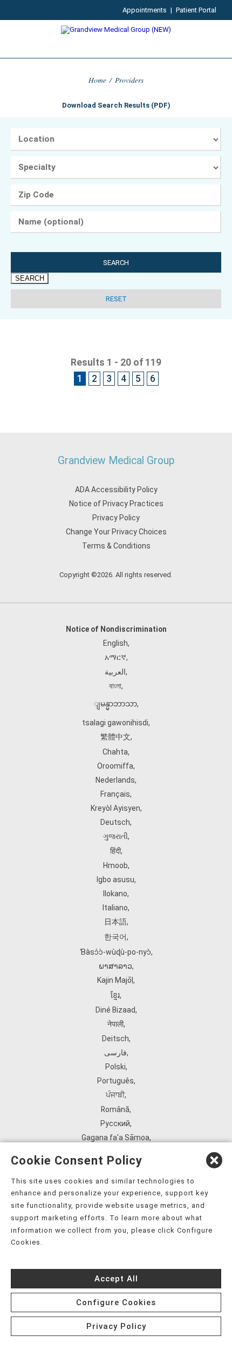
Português (115, 1080)
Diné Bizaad (115, 1010)
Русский (115, 1123)
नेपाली (115, 1024)
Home (97, 80)
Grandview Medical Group (116, 460)
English (115, 643)
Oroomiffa (115, 766)
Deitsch (115, 1038)
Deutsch (115, 822)
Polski (115, 1066)
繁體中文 (115, 736)
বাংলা (115, 686)
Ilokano (115, 893)
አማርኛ (115, 657)
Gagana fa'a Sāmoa (115, 1137)
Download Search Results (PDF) (116, 105)
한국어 (115, 937)
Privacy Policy (116, 517)
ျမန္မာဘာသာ (115, 703)
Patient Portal (196, 10)
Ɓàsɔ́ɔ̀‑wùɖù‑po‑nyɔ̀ (115, 952)
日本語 (115, 921)
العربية (115, 671)
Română (115, 1109)
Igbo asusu (115, 879)
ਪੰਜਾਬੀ (115, 1094)
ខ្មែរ (115, 995)
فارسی (115, 1052)
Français (115, 794)
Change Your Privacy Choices (116, 531)
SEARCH (116, 263)
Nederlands (115, 780)
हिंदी (115, 851)
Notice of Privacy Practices (116, 503)
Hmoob (115, 865)
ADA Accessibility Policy (116, 489)
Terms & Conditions (116, 545)
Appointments (144, 10)
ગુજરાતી (115, 836)
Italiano (115, 907)
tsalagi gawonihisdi (115, 722)
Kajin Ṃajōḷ (115, 980)
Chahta (115, 752)
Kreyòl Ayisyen (115, 808)
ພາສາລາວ (115, 966)
